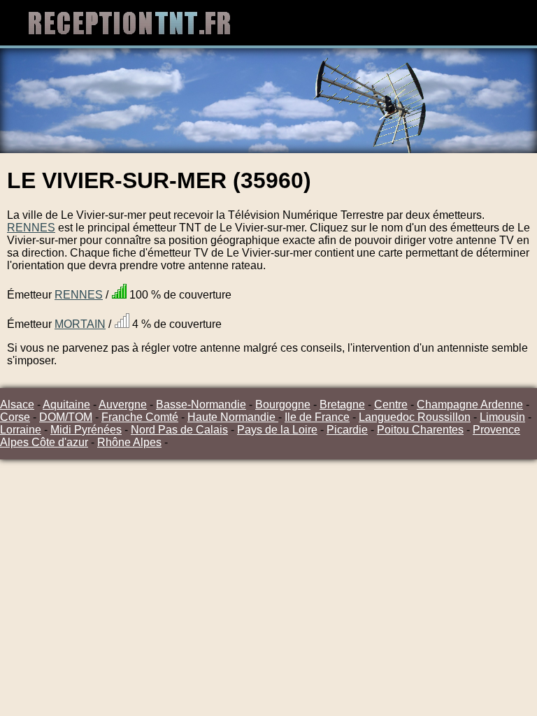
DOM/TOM (65, 417)
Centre (391, 404)
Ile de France (317, 417)
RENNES (31, 228)
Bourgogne (282, 404)
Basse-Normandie (201, 404)
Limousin (502, 417)
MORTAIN (80, 324)
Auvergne (123, 404)
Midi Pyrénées (86, 430)
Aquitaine (66, 404)
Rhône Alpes (129, 442)
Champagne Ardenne (470, 404)
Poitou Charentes (420, 430)
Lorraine (20, 430)
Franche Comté (139, 417)
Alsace (17, 404)
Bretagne (342, 404)
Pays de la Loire (277, 430)
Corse (15, 417)
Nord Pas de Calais (179, 430)
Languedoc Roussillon (415, 417)
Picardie (347, 430)
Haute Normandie (232, 417)
